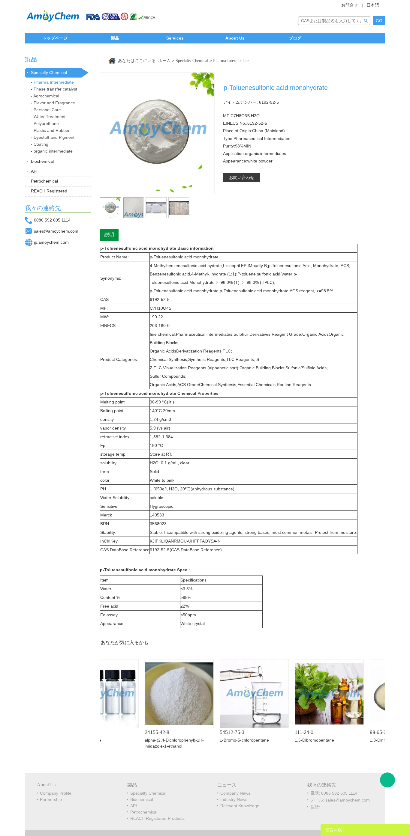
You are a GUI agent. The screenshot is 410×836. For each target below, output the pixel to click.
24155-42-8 (148, 732)
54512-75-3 (223, 732)
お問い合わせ (241, 177)
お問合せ (349, 5)
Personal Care (47, 109)
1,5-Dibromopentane (305, 740)
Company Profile (55, 793)
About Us (235, 38)
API (34, 171)
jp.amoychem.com (51, 242)
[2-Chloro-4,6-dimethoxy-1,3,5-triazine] (381, 78)
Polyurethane (46, 123)
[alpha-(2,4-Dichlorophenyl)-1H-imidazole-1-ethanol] (170, 693)
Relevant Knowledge (239, 805)
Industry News (233, 799)
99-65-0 (369, 732)
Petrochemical (44, 181)
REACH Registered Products (157, 818)
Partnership (51, 799)
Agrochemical (46, 96)
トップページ (55, 38)
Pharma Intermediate (54, 82)
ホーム (164, 60)
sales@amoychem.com (56, 231)
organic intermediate (53, 151)
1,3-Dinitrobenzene (379, 740)
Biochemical (42, 161)
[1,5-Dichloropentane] (372, 78)
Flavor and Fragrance (54, 102)
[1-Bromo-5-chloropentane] (245, 693)
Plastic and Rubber (52, 130)
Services (175, 38)
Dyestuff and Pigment (54, 137)
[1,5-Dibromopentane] (320, 693)
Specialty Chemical (49, 72)
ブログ (295, 38)
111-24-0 (295, 732)
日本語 (372, 5)
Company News (235, 793)
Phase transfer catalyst (55, 89)
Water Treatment (49, 116)
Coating (41, 144)
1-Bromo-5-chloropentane (235, 740)
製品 (115, 38)
